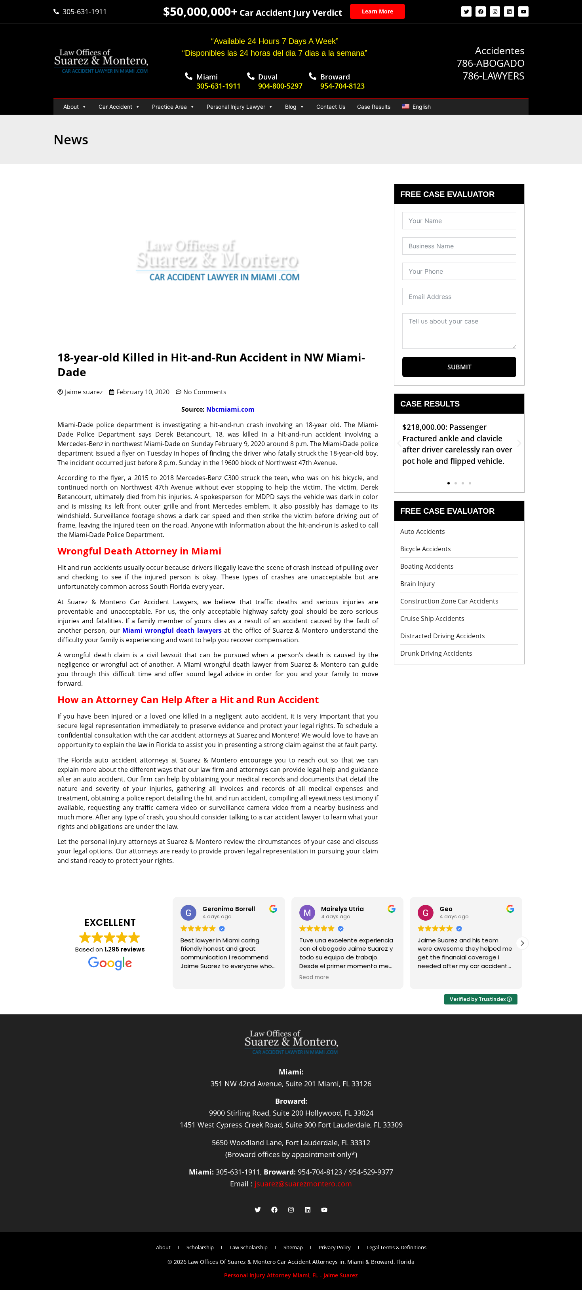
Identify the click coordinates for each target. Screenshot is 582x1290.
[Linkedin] (509, 11)
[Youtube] (523, 11)
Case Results (373, 106)
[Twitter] (466, 11)
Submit (459, 367)
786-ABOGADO (490, 63)
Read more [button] (314, 977)
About (71, 106)
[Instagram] (495, 11)
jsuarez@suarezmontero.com (303, 1183)
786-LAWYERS (493, 75)
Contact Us (330, 106)
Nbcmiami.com (230, 409)
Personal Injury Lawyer (236, 106)
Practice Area (169, 106)
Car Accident (115, 106)
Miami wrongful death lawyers (172, 630)
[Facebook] (480, 11)
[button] (399, 443)
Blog (291, 106)
